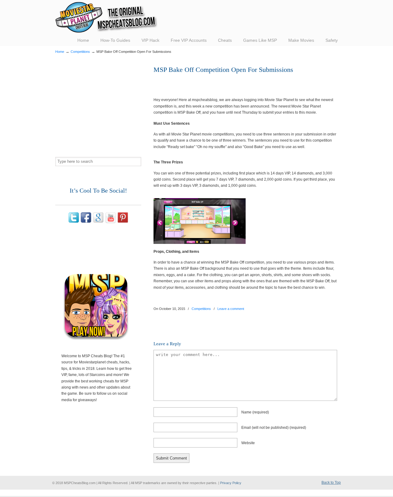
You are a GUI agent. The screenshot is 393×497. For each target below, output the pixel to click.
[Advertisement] (225, 83)
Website (248, 443)
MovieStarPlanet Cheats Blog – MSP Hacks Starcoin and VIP (106, 17)
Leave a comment (230, 309)
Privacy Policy (230, 483)
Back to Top (331, 482)
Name (255, 412)
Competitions (80, 51)
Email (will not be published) (273, 427)
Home (59, 51)
